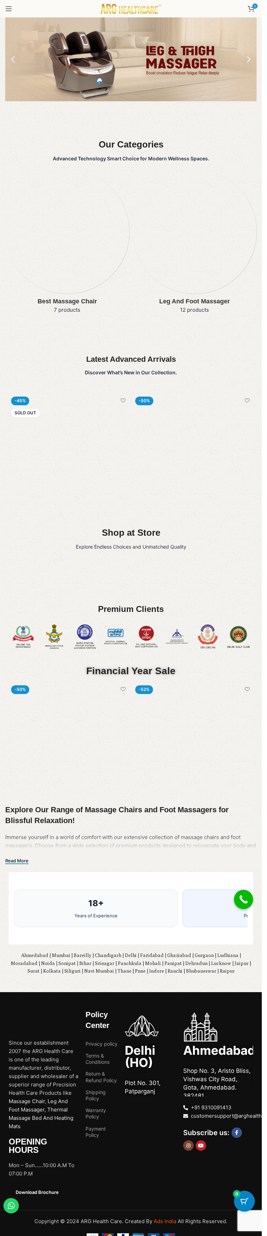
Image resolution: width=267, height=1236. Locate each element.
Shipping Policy (96, 1095)
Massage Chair (27, 1101)
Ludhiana (227, 955)
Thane (124, 971)
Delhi (131, 955)
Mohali (153, 963)
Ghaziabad (179, 955)
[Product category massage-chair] (67, 244)
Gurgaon (204, 955)
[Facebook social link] (237, 1132)
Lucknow (221, 963)
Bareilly (82, 955)
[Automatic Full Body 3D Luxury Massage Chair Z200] (193, 743)
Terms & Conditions (98, 1059)
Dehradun (196, 963)
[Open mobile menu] (9, 9)
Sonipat (67, 963)
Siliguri (72, 971)
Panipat (173, 963)
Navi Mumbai (99, 971)
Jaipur (242, 963)
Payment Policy (96, 1132)
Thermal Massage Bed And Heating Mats (41, 1118)
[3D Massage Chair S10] (193, 454)
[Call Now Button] (243, 899)
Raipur (227, 971)
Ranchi (175, 971)
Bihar (85, 963)
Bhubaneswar (201, 971)
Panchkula (129, 963)
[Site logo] (131, 8)
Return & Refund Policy (101, 1077)
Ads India (166, 1221)
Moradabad (24, 963)
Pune (140, 971)
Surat (33, 971)
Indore (156, 971)
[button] (13, 59)
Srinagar (104, 963)
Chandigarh (108, 955)
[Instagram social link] (188, 1145)
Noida (48, 963)
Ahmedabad (34, 955)
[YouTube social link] (201, 1145)
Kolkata (52, 971)
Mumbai (61, 955)
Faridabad (152, 955)
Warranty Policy (96, 1113)
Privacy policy (102, 1044)
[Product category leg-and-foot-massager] (195, 244)
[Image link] (33, 1013)
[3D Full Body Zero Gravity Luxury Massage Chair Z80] (69, 454)
